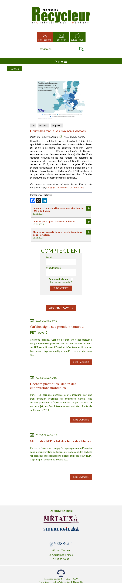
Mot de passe (53, 267)
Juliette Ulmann (50, 136)
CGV (75, 579)
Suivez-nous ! (77, 40)
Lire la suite (81, 362)
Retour (14, 69)
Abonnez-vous (61, 308)
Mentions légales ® (53, 579)
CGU (68, 579)
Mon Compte (44, 40)
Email (49, 257)
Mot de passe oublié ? (61, 281)
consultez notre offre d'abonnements (65, 187)
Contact (61, 40)
